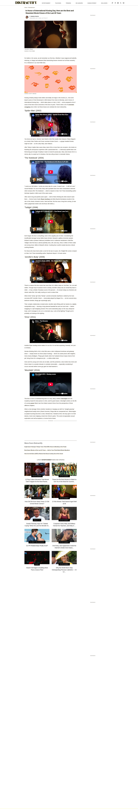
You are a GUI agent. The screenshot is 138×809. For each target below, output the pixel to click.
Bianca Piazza (35, 16)
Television (58, 3)
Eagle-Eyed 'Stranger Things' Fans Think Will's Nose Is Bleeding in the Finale (45, 446)
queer (32, 403)
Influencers (79, 3)
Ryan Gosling (45, 199)
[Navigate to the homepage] (26, 2)
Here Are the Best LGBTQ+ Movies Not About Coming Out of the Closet (43, 453)
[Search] (112, 3)
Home (25, 7)
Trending (68, 3)
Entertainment (46, 3)
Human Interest (91, 3)
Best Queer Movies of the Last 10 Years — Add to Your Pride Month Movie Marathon (47, 450)
